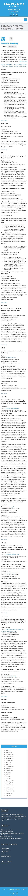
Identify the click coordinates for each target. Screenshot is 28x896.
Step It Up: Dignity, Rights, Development (11, 838)
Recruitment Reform (6, 836)
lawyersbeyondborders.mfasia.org (14, 629)
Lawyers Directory (9, 43)
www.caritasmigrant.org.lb (12, 408)
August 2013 (9, 793)
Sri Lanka (23, 66)
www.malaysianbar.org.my (12, 554)
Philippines (17, 66)
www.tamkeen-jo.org (11, 357)
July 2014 (8, 772)
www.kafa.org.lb (10, 507)
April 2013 (8, 795)
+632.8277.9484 (14, 12)
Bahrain (3, 64)
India (15, 64)
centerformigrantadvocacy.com (9, 631)
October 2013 (9, 789)
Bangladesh (9, 64)
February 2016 (9, 754)
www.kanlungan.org (11, 676)
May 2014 (8, 776)
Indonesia (19, 64)
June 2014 (8, 774)
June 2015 (8, 762)
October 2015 (9, 760)
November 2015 (10, 758)
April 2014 (8, 778)
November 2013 (10, 787)
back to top (4, 120)
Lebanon (5, 66)
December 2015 (10, 756)
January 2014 (9, 783)
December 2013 (10, 785)
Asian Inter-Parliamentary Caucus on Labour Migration (12, 834)
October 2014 (9, 770)
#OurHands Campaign (7, 831)
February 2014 (9, 781)
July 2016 (8, 750)
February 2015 (9, 766)
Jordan (25, 64)
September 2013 (10, 791)
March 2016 (9, 752)
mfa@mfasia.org (15, 9)
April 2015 (8, 764)
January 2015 (9, 768)
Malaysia (11, 66)
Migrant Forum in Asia (7, 830)
